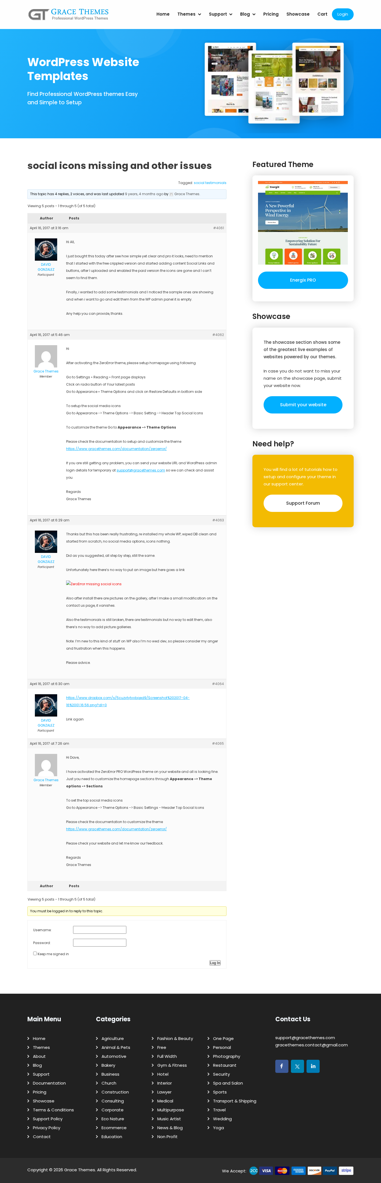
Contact (42, 1137)
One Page (223, 1038)
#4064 (218, 683)
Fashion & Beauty (175, 1038)
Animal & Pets (116, 1047)
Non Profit (167, 1137)
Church (109, 1083)
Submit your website (303, 404)
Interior (164, 1083)
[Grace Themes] (68, 16)
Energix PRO (303, 280)
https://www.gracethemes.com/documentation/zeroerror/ (116, 448)
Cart (322, 14)
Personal (222, 1047)
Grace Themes (79, 1170)
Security (221, 1074)
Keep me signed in (53, 954)
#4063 (218, 520)
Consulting (113, 1101)
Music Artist (169, 1119)
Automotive (114, 1056)
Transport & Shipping (234, 1101)
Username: (42, 930)
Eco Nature (113, 1119)
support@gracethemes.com (141, 470)
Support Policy (47, 1119)
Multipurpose (170, 1110)
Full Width (167, 1056)
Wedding (222, 1119)
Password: (42, 942)
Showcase (298, 14)
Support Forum (303, 503)
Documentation (49, 1083)
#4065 (218, 743)
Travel (219, 1110)
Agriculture (113, 1038)
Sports (220, 1092)
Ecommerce (114, 1128)
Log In (215, 963)
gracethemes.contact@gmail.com (311, 1045)
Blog (245, 14)
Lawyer (164, 1092)
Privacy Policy (46, 1128)
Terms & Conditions (53, 1110)
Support (218, 14)
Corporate (113, 1110)
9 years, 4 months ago (144, 194)
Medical (165, 1101)
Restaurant (225, 1065)
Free (161, 1047)
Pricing (271, 14)
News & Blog (170, 1128)
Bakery (108, 1065)
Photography (226, 1056)
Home (163, 14)
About (39, 1056)
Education (112, 1137)
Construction (115, 1092)
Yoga (218, 1128)
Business (110, 1074)
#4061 (218, 228)
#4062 (218, 334)
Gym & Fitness (172, 1065)
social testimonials (210, 182)
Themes (186, 14)
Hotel (162, 1074)
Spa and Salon (228, 1083)
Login (342, 14)
